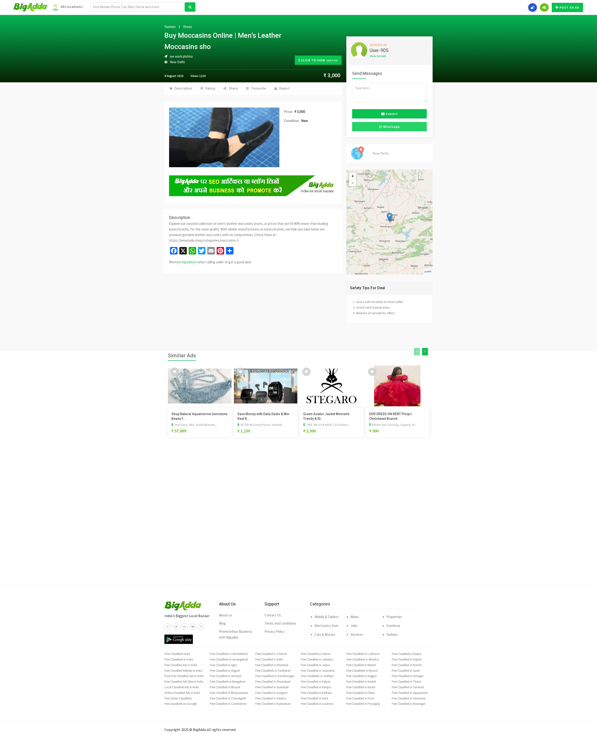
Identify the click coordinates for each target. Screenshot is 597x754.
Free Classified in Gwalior (270, 698)
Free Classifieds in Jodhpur (317, 676)
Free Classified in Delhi (269, 659)
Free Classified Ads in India (180, 665)
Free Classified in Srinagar (407, 676)
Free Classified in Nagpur (361, 676)
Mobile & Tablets (327, 617)
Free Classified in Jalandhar (318, 671)
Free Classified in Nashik (361, 682)
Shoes (187, 26)
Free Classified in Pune (360, 698)
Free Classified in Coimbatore (228, 704)
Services (357, 634)
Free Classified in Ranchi (407, 665)
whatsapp (391, 127)
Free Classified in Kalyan (316, 682)
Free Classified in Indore (315, 654)
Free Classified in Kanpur (316, 687)
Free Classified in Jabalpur (317, 659)
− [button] (352, 183)
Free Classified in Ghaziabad (272, 682)
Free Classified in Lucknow (317, 704)
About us (225, 615)
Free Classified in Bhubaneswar (229, 693)
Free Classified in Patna (360, 693)
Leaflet (427, 271)
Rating (210, 88)
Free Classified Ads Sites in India (183, 682)
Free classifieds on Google (180, 704)
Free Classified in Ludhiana (362, 654)
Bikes (355, 617)
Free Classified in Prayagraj (363, 704)
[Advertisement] (298, 518)
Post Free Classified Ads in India (184, 676)
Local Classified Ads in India (181, 687)
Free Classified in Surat (406, 671)
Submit (391, 114)
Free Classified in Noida (360, 687)
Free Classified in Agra (223, 665)
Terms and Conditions (280, 623)
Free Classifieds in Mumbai (362, 659)
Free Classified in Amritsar (226, 676)
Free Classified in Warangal (408, 704)
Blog (222, 623)
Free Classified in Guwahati (272, 687)
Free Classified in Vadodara (409, 698)
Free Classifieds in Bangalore (227, 682)
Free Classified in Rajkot (406, 659)
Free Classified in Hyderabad (272, 704)
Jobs (354, 625)
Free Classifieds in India (178, 659)
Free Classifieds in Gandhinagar (274, 676)
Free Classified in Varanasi (408, 687)
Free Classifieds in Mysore (362, 671)
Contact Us (272, 615)
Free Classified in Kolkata (316, 693)
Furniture (393, 625)
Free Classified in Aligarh (225, 671)
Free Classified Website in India (183, 671)
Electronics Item (326, 625)
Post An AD (569, 7)
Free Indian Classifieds (178, 698)
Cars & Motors (325, 634)
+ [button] (352, 176)
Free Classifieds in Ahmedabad (229, 654)
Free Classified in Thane (406, 682)
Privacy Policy (274, 631)
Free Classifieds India (177, 654)
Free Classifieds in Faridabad (273, 671)
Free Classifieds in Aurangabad (229, 659)
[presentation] (417, 351)
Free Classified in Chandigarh (228, 698)
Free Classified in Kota (314, 698)
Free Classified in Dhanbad (271, 665)
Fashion (170, 26)
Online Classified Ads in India (182, 693)
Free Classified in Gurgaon (271, 693)
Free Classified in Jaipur (315, 665)
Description (183, 88)
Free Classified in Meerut (361, 665)
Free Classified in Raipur (406, 654)
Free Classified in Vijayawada (410, 693)
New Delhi (177, 62)
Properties (394, 617)
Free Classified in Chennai (271, 654)
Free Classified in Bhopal (225, 687)
